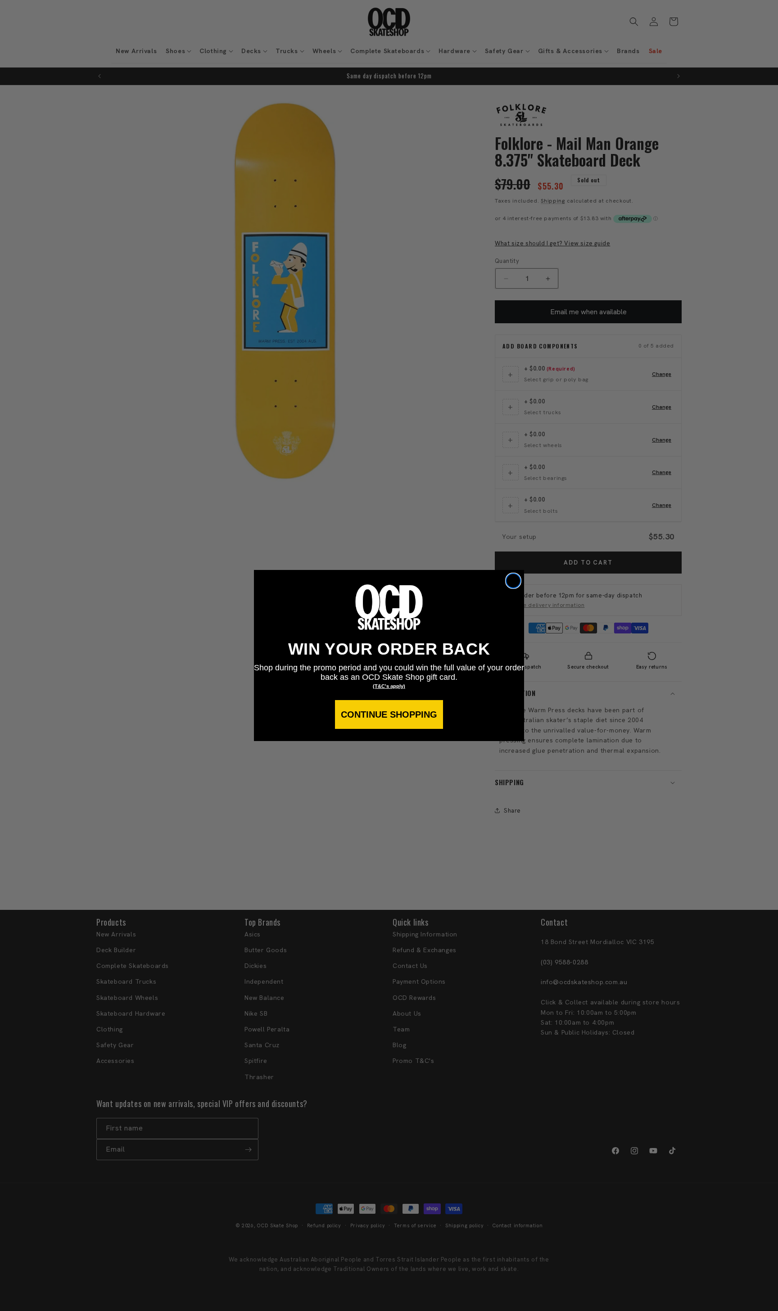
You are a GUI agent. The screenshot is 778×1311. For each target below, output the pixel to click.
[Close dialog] (513, 581)
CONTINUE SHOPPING (389, 714)
